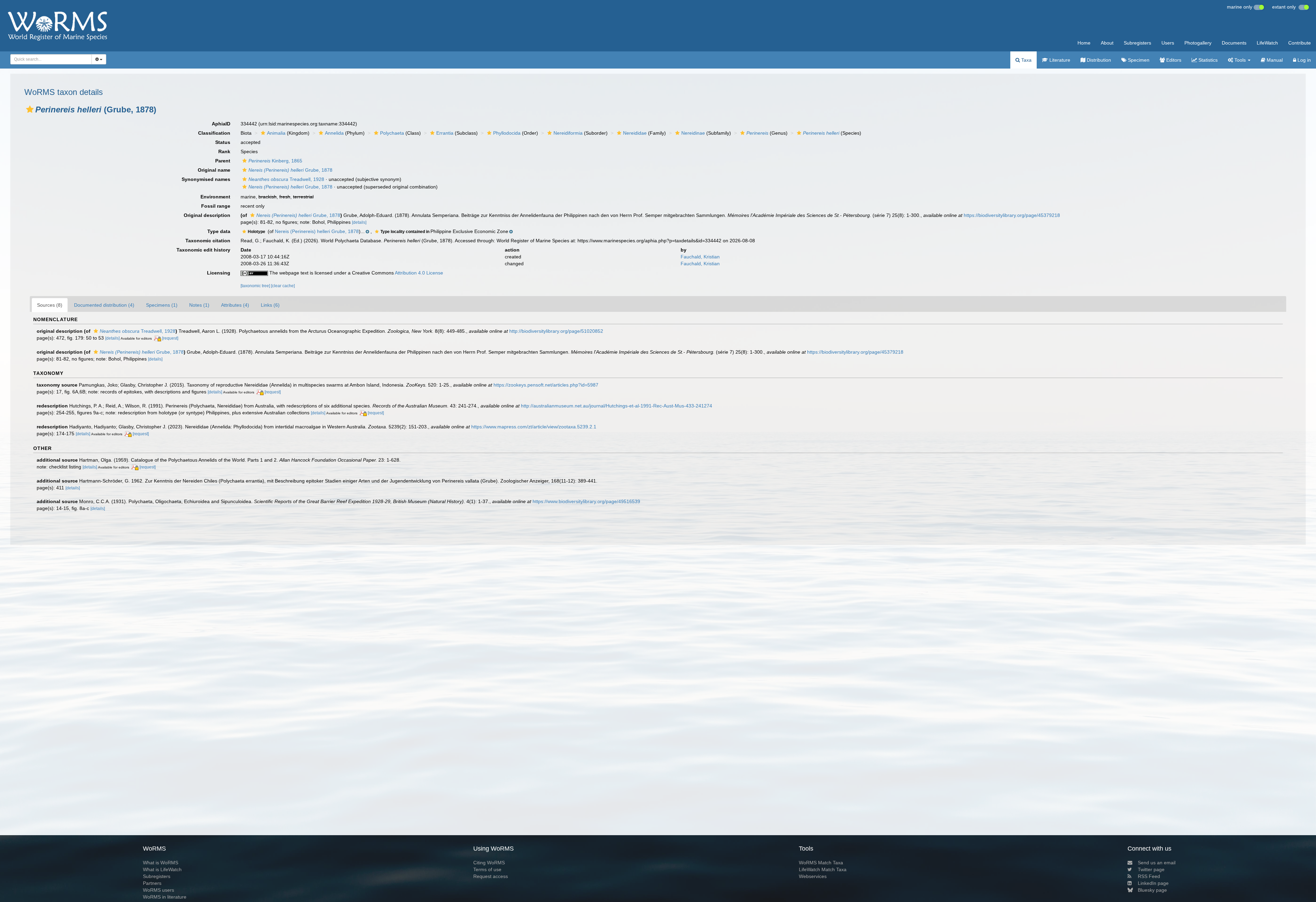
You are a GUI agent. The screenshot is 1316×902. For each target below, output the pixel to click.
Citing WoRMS (489, 862)
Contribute (1299, 43)
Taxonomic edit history (203, 250)
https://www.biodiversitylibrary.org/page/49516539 (586, 501)
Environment (215, 196)
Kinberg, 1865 (275, 160)
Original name (214, 170)
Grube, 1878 (290, 170)
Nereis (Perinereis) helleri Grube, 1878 (317, 231)
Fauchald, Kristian (700, 256)
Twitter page (1151, 869)
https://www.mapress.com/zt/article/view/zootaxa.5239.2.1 (533, 426)
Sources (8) (49, 305)
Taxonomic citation (207, 240)
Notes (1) (199, 305)
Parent (222, 160)
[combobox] (51, 59)
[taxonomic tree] (256, 285)
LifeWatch (1267, 43)
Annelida (334, 133)
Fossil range (215, 206)
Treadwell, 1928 (286, 179)
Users (1167, 43)
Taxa (1026, 60)
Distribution (1098, 60)
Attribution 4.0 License (419, 273)
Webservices (813, 876)
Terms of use (487, 869)
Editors (1173, 60)
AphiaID (221, 123)
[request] (170, 338)
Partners (152, 883)
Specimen (1137, 60)
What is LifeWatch (162, 869)
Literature (1059, 60)
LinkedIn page (1153, 883)
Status (222, 142)
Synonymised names (206, 179)
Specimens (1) (162, 305)
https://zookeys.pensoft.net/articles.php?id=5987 (546, 385)
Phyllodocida (507, 133)
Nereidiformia (568, 133)
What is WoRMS (160, 862)
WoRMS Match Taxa (821, 862)
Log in (1303, 60)
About (1107, 43)
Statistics (1207, 60)
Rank (224, 151)
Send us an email (1156, 862)
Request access (490, 876)
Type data (218, 231)
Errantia (444, 133)
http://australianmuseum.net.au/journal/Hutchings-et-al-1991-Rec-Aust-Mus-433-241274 (616, 406)
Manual (1274, 60)
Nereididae (635, 133)
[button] (29, 109)
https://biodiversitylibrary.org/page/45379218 (1012, 215)
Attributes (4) (235, 305)
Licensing (218, 273)
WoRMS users (158, 890)
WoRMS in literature (164, 897)
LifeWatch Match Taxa (822, 869)
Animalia (276, 133)
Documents (1234, 43)
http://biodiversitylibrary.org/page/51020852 (556, 331)
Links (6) (270, 305)
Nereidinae (693, 133)
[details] (359, 222)
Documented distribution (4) (104, 305)
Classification (214, 133)
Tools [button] (1240, 60)
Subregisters (1137, 43)
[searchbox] (49, 59)
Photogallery (1197, 43)
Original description (207, 215)
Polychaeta (392, 133)
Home (1083, 43)
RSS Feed (1149, 876)
